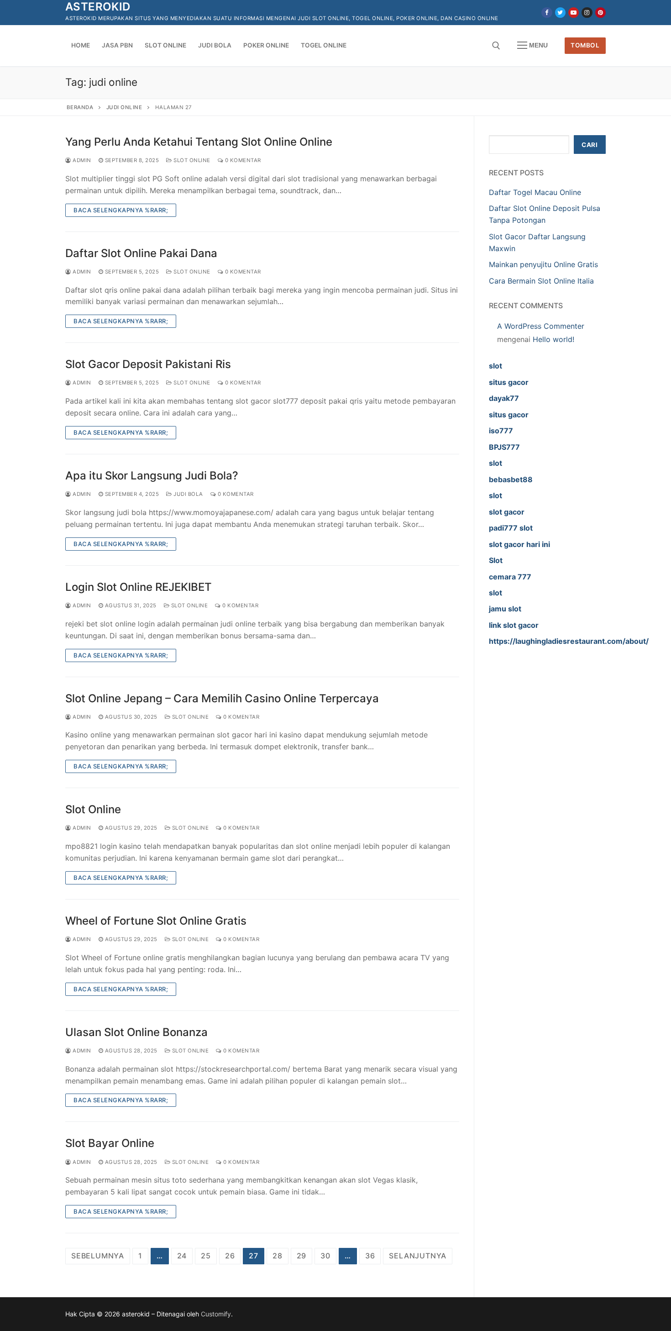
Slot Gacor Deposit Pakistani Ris (148, 364)
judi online (124, 107)
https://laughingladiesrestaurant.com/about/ (569, 641)
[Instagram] (587, 12)
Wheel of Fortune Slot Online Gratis (155, 920)
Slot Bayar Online (109, 1143)
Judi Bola (187, 494)
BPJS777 (504, 447)
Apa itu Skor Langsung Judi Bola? (151, 475)
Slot (496, 560)
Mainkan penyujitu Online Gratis (543, 264)
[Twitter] (560, 12)
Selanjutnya (417, 1255)
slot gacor (506, 511)
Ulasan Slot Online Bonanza (136, 1032)
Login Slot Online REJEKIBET (138, 587)
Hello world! (553, 339)
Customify (216, 1314)
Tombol (585, 45)
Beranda (80, 107)
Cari (590, 144)
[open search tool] (496, 46)
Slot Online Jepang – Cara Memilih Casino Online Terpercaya (222, 698)
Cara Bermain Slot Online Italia (541, 280)
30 (325, 1255)
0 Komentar (242, 160)
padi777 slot (511, 527)
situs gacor (509, 382)
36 (370, 1255)
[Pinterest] (600, 12)
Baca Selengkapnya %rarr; (120, 210)
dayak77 (504, 398)
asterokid (98, 6)
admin (81, 160)
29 (302, 1255)
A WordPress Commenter (540, 326)
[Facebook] (546, 12)
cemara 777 (510, 576)
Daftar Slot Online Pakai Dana (141, 253)
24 (182, 1255)
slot (495, 365)
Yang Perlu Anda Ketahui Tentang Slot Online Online (198, 141)
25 (206, 1255)
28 (278, 1255)
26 (230, 1255)
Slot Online (191, 160)
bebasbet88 (511, 479)
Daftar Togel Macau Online (535, 192)
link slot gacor (514, 625)
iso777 (501, 430)
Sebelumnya (97, 1255)
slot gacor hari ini (519, 544)
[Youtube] (573, 12)
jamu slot (505, 608)
